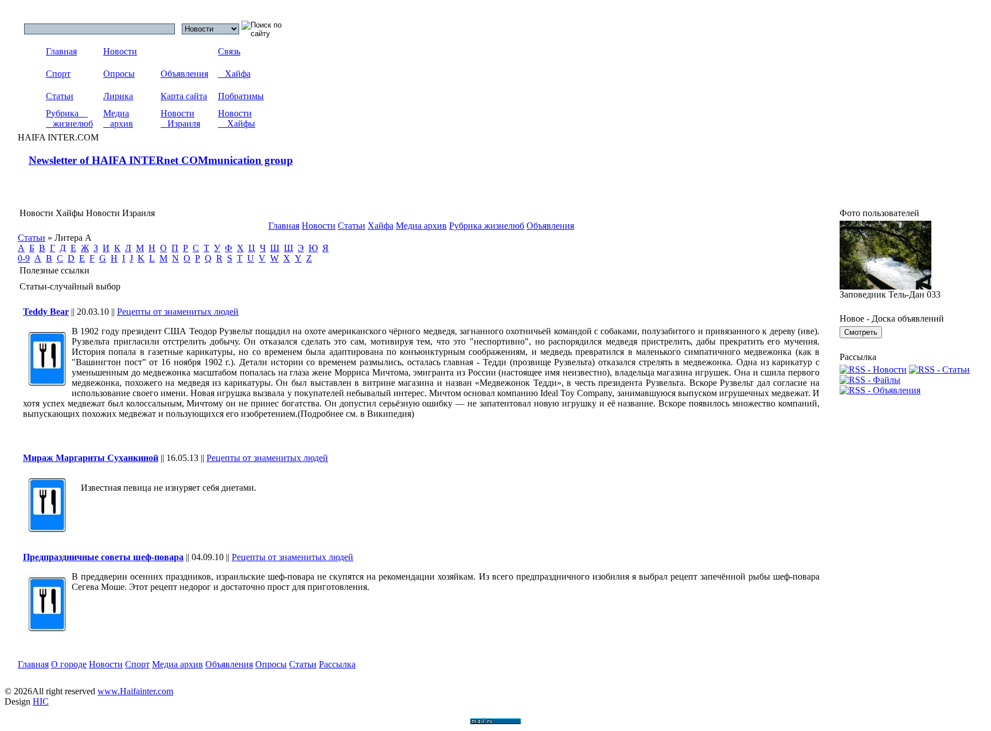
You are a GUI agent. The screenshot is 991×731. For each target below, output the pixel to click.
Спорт (58, 74)
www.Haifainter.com (135, 691)
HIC (41, 701)
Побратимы (241, 96)
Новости (120, 51)
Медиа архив (118, 118)
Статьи (59, 96)
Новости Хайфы (236, 118)
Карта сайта (184, 96)
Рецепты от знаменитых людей (178, 311)
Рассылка (337, 664)
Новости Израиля (180, 118)
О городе (69, 664)
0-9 (24, 258)
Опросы (119, 74)
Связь (229, 51)
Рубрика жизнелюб (69, 118)
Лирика (118, 96)
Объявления (184, 74)
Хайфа (234, 74)
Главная (61, 51)
